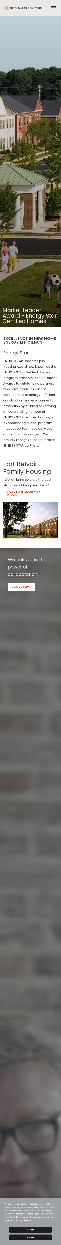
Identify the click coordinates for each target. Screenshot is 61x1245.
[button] (53, 7)
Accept (30, 1230)
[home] (22, 8)
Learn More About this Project (23, 493)
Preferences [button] (27, 1220)
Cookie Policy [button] (15, 1217)
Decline (30, 1237)
